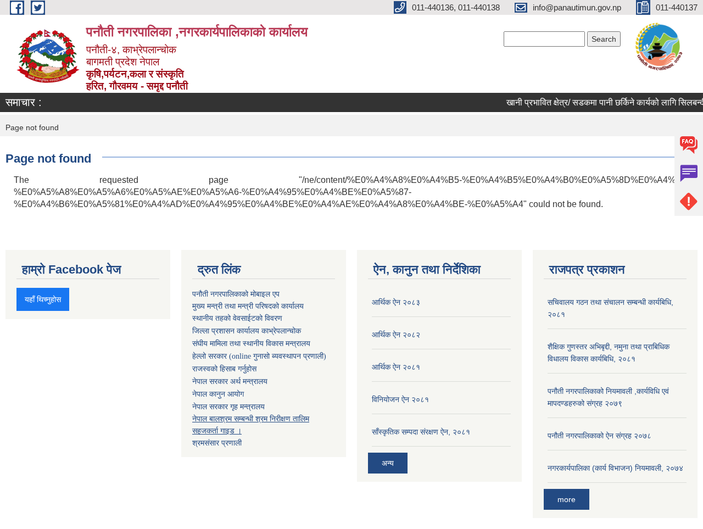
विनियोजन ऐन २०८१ (400, 399)
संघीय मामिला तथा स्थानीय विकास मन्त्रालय (251, 343)
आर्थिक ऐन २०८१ (396, 367)
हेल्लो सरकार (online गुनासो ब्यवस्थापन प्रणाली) (259, 356)
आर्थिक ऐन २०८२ (396, 334)
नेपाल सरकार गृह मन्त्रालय (228, 406)
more (566, 499)
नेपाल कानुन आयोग (218, 394)
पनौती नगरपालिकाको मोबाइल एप (236, 293)
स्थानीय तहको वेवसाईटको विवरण (237, 318)
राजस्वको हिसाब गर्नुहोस (224, 369)
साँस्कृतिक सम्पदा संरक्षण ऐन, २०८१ (421, 431)
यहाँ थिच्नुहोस (43, 299)
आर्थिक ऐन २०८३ (396, 302)
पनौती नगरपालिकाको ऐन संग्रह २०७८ (599, 435)
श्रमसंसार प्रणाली (217, 442)
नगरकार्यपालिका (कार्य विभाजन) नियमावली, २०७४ (615, 468)
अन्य (388, 463)
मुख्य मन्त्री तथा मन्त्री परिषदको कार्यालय (248, 306)
